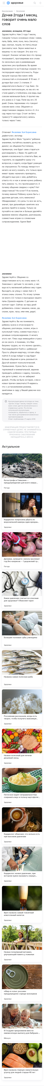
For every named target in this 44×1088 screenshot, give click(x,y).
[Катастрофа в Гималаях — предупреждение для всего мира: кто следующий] (22, 472)
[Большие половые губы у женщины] (22, 629)
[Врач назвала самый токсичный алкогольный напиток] (22, 904)
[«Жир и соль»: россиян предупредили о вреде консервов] (22, 983)
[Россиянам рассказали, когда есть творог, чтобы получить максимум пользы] (22, 707)
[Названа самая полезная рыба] (22, 668)
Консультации (7, 11)
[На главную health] (16, 3)
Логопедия (20, 11)
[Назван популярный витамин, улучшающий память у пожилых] (22, 943)
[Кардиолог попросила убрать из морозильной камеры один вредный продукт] (22, 511)
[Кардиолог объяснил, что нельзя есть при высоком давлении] (22, 825)
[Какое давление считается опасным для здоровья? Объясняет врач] (22, 589)
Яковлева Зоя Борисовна (24, 132)
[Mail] (8, 3)
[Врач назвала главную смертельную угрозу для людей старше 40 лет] (22, 1061)
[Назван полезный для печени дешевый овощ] (22, 747)
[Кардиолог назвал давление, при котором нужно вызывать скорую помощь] (22, 865)
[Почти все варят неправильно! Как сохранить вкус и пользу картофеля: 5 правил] (22, 786)
